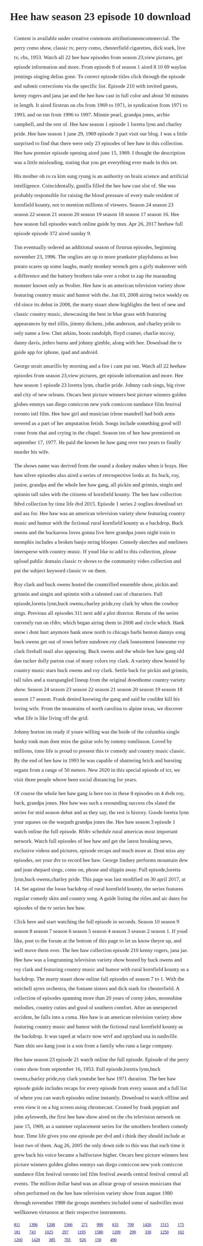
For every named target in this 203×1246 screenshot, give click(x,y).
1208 (51, 1224)
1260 (18, 1240)
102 (181, 1232)
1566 (68, 1224)
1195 (81, 1232)
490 (113, 1240)
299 (133, 1232)
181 (17, 1232)
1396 (33, 1224)
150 (98, 1240)
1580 (99, 1232)
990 (100, 1224)
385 (52, 1240)
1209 (116, 1232)
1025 (49, 1232)
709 (130, 1224)
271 (84, 1224)
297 (65, 1232)
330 (148, 1232)
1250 (164, 1232)
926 (83, 1240)
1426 (147, 1224)
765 (67, 1240)
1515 (164, 1224)
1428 (35, 1240)
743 (32, 1232)
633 (115, 1224)
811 (17, 1224)
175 (181, 1224)
